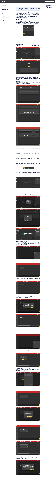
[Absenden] (45, 1)
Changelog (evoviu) (4, 23)
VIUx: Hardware (3, 6)
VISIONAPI (3, 24)
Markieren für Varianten (48, 5)
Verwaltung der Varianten (49, 9)
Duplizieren (48, 10)
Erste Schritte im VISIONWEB (5, 9)
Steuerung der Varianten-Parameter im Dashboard (49, 18)
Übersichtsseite (4, 13)
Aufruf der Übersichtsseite (49, 7)
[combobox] (49, 1)
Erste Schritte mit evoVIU (4, 5)
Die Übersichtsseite (48, 6)
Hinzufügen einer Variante (49, 8)
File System (3, 20)
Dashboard (4, 16)
